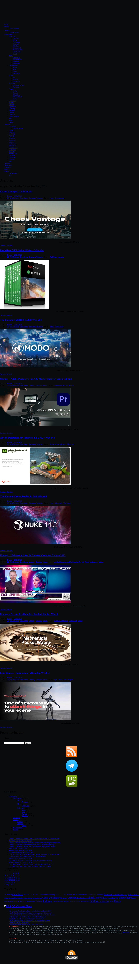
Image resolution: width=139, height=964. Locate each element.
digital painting (18, 898)
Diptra (9, 196)
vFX (79, 901)
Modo (15, 67)
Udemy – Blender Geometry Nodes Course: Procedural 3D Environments (34, 839)
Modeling (111, 898)
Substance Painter (30, 901)
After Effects (71, 894)
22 (14, 880)
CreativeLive (13, 148)
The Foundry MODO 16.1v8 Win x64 (21, 320)
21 (12, 880)
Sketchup (12, 109)
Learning (32, 385)
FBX (40, 898)
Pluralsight (12, 126)
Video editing (85, 901)
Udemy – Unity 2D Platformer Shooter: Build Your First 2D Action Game (34, 854)
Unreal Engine (14, 116)
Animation (81, 895)
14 (12, 877)
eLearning (36, 898)
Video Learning (100, 901)
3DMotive (12, 146)
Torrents (7, 30)
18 (5, 880)
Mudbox (16, 46)
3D (18, 804)
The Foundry (13, 65)
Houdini (11, 105)
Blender (11, 103)
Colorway (16, 73)
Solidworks (17, 52)
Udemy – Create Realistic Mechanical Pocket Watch (29, 614)
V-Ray (15, 91)
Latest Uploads (14, 32)
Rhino (11, 120)
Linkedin (12, 132)
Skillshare (12, 157)
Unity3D (12, 114)
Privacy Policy (14, 173)
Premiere (16, 62)
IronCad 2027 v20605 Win (18, 848)
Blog (6, 24)
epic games (58, 679)
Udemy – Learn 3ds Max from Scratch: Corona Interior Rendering (31, 845)
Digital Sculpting (28, 898)
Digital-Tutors (18, 128)
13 (10, 877)
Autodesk (12, 36)
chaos (52, 198)
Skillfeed (12, 156)
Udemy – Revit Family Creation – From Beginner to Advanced (30, 860)
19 (8, 880)
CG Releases (14, 198)
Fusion (15, 79)
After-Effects (17, 60)
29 (14, 882)
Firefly (87, 562)
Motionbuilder (18, 50)
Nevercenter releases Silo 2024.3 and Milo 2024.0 (26, 925)
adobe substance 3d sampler (64, 444)
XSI (10, 118)
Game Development (52, 897)
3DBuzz (11, 152)
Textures (7, 163)
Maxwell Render (19, 85)
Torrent (15, 829)
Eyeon (11, 75)
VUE (15, 77)
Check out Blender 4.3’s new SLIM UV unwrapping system (29, 921)
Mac (23, 812)
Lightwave (12, 107)
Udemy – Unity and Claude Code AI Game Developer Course (30, 866)
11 (5, 877)
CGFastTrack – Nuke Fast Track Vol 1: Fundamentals (27, 856)
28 (12, 882)
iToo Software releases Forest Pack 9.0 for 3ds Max (26, 919)
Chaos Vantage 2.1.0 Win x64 (16, 191)
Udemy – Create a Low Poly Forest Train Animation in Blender (30, 864)
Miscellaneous (18, 827)
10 (18, 875)
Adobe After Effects (61, 621)
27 (10, 882)
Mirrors (104, 898)
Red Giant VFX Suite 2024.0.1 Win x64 (22, 250)
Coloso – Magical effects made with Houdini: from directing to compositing (34, 843)
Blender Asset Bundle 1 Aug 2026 (20, 858)
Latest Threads (14, 28)
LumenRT (16, 81)
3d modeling (8, 895)
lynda (92, 897)
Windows (39, 198)
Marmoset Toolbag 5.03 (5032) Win (21, 852)
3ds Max (18, 894)
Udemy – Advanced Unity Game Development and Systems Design (32, 846)
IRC (10, 175)
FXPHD (12, 136)
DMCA (7, 169)
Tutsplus (11, 159)
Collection (16, 818)
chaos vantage (59, 198)
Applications (8, 34)
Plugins (11, 89)
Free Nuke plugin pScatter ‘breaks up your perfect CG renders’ (30, 913)
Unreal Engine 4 (74, 901)
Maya (15, 40)
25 (5, 882)
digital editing (8, 898)
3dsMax (16, 38)
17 (18, 877)
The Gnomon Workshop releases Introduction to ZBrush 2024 (30, 911)
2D (8, 198)
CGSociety (12, 144)
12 (8, 877)
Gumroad (12, 140)
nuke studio (58, 503)
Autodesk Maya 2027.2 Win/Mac (20, 841)
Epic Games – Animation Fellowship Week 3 (24, 672)
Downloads (24, 198)
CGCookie (12, 150)
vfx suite (61, 257)
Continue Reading (6, 246)
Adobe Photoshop (60, 562)
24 (18, 880)
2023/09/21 (18, 196)
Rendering (14, 901)
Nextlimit (12, 83)
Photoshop (16, 58)
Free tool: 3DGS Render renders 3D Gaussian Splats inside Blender (32, 915)
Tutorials (7, 124)
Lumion (11, 112)
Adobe (11, 56)
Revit (15, 54)
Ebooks (20, 822)
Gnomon (12, 138)
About (6, 171)
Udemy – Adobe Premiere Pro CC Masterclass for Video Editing (36, 378)
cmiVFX (12, 134)
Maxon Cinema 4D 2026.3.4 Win (20, 862)
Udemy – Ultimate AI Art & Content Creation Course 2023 (32, 555)
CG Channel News (21, 906)
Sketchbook (17, 48)
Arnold (15, 93)
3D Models (8, 165)
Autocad (16, 44)
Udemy (11, 142)
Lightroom (86, 898)
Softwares (32, 198)
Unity (55, 901)
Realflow (16, 87)
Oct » (12, 885)
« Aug (6, 885)
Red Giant (53, 257)
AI (83, 562)
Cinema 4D (73, 621)
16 (16, 877)
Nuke (15, 71)
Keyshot (11, 110)
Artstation (93, 895)
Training (38, 901)
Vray (112, 901)
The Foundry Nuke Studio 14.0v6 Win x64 (23, 496)
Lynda (11, 130)
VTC (10, 161)
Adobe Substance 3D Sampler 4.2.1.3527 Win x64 (27, 437)
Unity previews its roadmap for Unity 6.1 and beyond (27, 917)
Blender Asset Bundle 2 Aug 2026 (20, 850)
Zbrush (11, 122)
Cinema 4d (12, 101)
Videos (45, 385)
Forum (6, 26)
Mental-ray (17, 95)
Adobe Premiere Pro (61, 385)
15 (14, 877)
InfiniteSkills (13, 154)
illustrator (16, 64)
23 (16, 880)
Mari (14, 69)
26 (8, 882)
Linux (24, 810)
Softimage (16, 42)
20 (10, 880)
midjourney (94, 562)
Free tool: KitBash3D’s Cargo (19, 923)
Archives (7, 167)
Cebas (15, 99)
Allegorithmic (17, 97)
